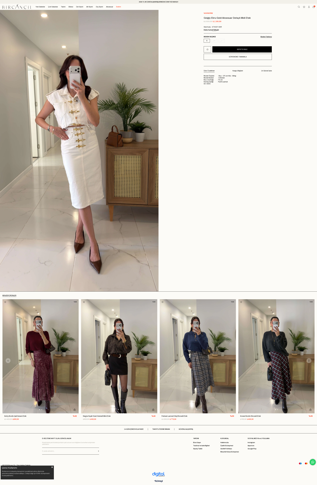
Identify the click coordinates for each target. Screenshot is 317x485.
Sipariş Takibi (197, 449)
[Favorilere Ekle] (207, 49)
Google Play (252, 449)
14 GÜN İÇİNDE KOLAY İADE (134, 429)
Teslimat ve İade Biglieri (201, 446)
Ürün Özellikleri (209, 71)
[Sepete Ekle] (74, 409)
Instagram (251, 442)
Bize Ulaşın (197, 442)
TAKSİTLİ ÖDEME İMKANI (161, 429)
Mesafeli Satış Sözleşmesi (229, 452)
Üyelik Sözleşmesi (226, 446)
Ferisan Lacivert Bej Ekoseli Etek (174, 416)
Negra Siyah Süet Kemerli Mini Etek (97, 416)
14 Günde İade (266, 71)
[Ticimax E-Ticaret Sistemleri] (158, 481)
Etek (214, 30)
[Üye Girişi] (309, 7)
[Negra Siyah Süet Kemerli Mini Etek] (119, 356)
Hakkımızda (224, 442)
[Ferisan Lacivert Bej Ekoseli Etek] (198, 356)
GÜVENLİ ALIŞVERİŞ (186, 429)
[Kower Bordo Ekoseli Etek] (276, 356)
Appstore (251, 446)
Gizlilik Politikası (226, 449)
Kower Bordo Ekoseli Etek (250, 416)
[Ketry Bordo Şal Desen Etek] (40, 356)
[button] (39, 409)
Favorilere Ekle (5, 302)
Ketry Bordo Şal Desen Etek (15, 416)
